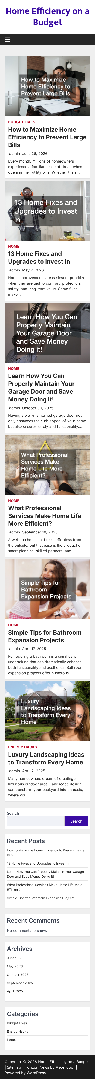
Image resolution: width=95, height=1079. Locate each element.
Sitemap (14, 1067)
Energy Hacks (22, 747)
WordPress (36, 1072)
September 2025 (20, 983)
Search (13, 813)
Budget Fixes (21, 122)
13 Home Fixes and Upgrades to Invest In (38, 863)
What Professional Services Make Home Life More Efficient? (44, 515)
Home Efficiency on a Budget (47, 17)
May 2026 (15, 966)
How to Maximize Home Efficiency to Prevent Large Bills (47, 137)
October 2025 (17, 975)
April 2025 (15, 991)
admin (14, 153)
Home (13, 246)
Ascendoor (65, 1067)
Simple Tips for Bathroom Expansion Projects (40, 898)
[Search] (86, 39)
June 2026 (15, 958)
